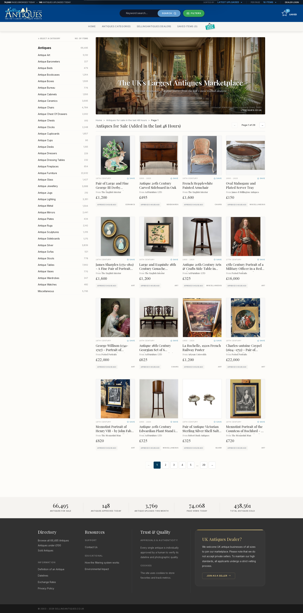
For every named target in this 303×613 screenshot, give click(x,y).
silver (219, 448)
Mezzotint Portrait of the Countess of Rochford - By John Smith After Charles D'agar (245, 432)
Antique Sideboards (63, 238)
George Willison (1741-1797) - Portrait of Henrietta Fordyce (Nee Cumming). (113, 351)
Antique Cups (63, 140)
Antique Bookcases (63, 74)
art (133, 285)
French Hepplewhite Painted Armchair (198, 185)
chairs (218, 204)
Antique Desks (63, 146)
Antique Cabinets (63, 94)
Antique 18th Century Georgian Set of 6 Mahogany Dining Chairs (157, 349)
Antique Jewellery (63, 186)
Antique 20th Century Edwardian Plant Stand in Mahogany (158, 430)
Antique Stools (63, 258)
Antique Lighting (63, 199)
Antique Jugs (63, 192)
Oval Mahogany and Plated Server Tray (241, 185)
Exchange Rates (47, 582)
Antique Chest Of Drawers (63, 114)
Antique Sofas (63, 251)
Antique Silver (63, 245)
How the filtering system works (102, 562)
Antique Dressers (63, 153)
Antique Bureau (63, 87)
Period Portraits (239, 273)
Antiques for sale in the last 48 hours (126, 120)
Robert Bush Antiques (198, 435)
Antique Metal (63, 205)
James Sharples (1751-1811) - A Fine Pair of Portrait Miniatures (115, 268)
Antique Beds (63, 68)
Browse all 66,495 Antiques (53, 540)
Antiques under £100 (49, 545)
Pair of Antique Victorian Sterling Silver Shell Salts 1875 (201, 430)
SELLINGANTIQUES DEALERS (154, 26)
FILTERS (196, 13)
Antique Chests (63, 120)
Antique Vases (63, 271)
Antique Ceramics (63, 100)
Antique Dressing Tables (63, 160)
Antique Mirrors (63, 212)
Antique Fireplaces (63, 166)
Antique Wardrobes (63, 278)
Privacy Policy (46, 588)
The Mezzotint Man (111, 435)
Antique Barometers (63, 61)
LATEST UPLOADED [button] (228, 2)
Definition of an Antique (51, 569)
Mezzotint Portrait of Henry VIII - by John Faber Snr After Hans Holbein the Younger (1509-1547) (115, 432)
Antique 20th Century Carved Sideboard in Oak (157, 185)
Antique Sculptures (63, 232)
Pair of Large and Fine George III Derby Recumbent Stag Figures (114, 187)
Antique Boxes (63, 81)
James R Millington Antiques (245, 192)
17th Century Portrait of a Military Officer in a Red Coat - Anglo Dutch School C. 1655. (245, 270)
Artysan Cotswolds (197, 354)
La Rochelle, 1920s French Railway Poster (202, 347)
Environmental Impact (97, 569)
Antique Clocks (63, 127)
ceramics (130, 204)
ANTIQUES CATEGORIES (116, 26)
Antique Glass (63, 179)
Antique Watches (63, 284)
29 (203, 465)
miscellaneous (257, 204)
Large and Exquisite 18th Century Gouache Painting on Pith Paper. (157, 268)
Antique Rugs (63, 225)
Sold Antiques (45, 550)
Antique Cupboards (63, 133)
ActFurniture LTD (153, 192)
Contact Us (91, 547)
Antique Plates (63, 219)
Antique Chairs (63, 107)
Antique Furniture (63, 173)
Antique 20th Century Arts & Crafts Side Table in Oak (202, 268)
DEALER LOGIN (292, 2)
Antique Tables (63, 265)
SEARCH (167, 13)
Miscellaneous (63, 291)
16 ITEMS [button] (268, 2)
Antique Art (63, 55)
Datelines (43, 575)
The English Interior (111, 192)
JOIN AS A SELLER (217, 575)
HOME (92, 26)
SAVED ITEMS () (187, 26)
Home (99, 120)
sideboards (172, 204)
